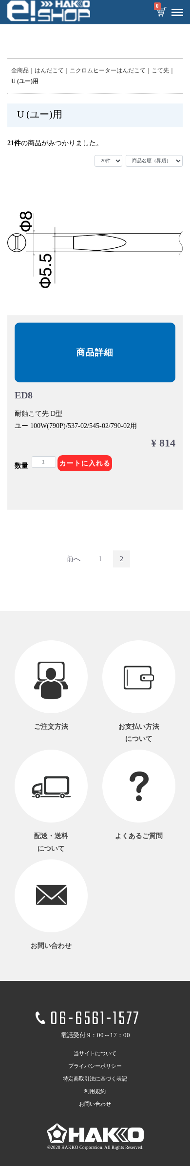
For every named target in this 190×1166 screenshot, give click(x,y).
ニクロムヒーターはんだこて (108, 70)
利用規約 (95, 1091)
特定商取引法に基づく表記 (95, 1078)
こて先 (160, 70)
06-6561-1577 (95, 1019)
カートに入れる (85, 463)
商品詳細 (95, 352)
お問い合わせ (95, 1104)
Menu (177, 12)
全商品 (20, 70)
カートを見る (161, 12)
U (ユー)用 (24, 81)
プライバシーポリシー (95, 1066)
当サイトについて (95, 1053)
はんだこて (49, 70)
